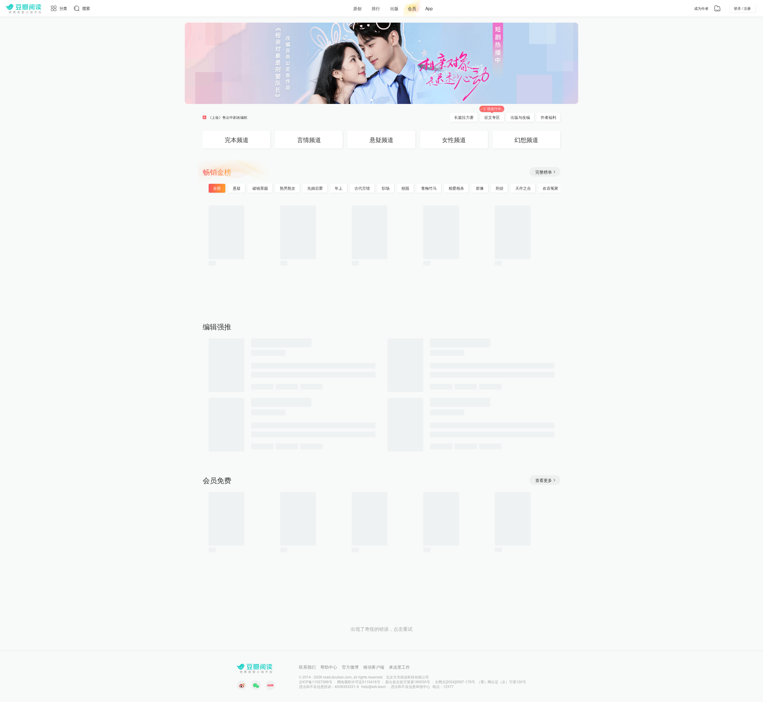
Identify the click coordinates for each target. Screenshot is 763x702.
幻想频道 (526, 139)
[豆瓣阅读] (23, 8)
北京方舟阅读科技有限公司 (407, 676)
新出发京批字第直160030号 (407, 681)
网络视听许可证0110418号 (358, 681)
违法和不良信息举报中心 (410, 686)
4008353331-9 (347, 686)
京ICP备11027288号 (315, 681)
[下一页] (577, 254)
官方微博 (350, 667)
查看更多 (543, 480)
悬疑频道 (381, 139)
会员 (412, 8)
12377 (448, 686)
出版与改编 (520, 117)
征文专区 (492, 117)
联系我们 (307, 667)
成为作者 (701, 8)
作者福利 (548, 117)
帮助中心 (328, 667)
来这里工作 (399, 667)
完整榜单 (543, 172)
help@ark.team (373, 686)
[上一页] (186, 254)
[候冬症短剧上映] (381, 63)
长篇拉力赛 (464, 117)
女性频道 (454, 139)
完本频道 (237, 139)
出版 (394, 8)
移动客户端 (373, 667)
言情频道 (309, 139)
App (429, 8)
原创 (357, 8)
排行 (376, 8)
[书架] (717, 8)
